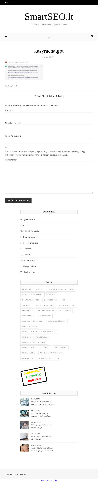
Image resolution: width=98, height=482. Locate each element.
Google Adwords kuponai (61, 289)
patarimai (51, 295)
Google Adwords (27, 219)
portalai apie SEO (31, 300)
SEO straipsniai (66, 305)
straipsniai (45, 316)
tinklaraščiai (28, 353)
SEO (63, 300)
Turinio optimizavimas (51, 353)
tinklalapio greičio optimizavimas (39, 332)
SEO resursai (26, 248)
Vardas (9, 110)
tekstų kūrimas (29, 326)
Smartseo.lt (13, 86)
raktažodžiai (50, 300)
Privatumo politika (49, 480)
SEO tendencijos (46, 310)
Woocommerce (45, 358)
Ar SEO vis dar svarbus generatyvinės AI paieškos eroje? (41, 415)
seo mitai (26, 305)
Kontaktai (9, 2)
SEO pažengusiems (28, 237)
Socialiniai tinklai (27, 260)
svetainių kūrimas (57, 321)
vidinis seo (27, 358)
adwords (26, 289)
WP (58, 358)
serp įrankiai (28, 316)
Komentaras (11, 159)
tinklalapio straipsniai (34, 342)
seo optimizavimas (45, 305)
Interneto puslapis (13, 136)
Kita (22, 225)
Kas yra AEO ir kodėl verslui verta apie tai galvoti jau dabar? (42, 403)
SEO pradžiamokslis (29, 243)
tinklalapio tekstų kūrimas (36, 348)
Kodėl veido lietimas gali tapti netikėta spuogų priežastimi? (42, 449)
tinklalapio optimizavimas (35, 337)
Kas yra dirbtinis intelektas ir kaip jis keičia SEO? (41, 437)
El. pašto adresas (13, 123)
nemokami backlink (31, 295)
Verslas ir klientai (27, 272)
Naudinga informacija (29, 231)
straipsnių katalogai (32, 321)
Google (39, 289)
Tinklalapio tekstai (28, 266)
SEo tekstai (27, 310)
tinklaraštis (60, 348)
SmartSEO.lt (49, 16)
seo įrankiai (65, 310)
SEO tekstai (25, 254)
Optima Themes (25, 474)
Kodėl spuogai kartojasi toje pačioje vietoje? (41, 426)
